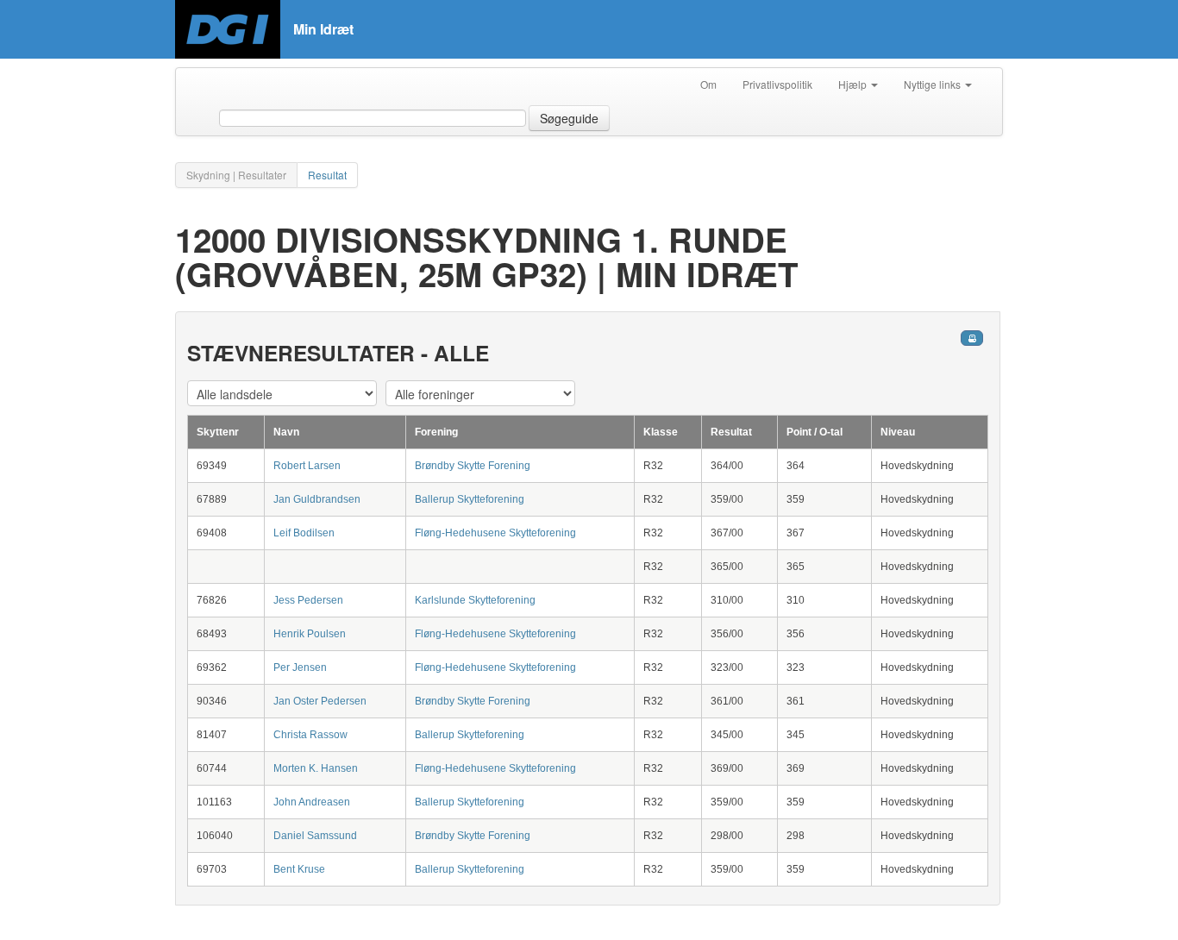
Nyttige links (933, 84)
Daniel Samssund (315, 836)
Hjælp (853, 84)
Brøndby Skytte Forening (472, 466)
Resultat (327, 174)
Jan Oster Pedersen (320, 701)
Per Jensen (300, 667)
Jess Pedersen (308, 600)
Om (708, 84)
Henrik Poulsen (309, 634)
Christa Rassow (310, 735)
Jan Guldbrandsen (316, 499)
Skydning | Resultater (236, 174)
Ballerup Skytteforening (469, 499)
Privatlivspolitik (777, 84)
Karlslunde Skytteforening (475, 600)
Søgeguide (569, 118)
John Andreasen (311, 802)
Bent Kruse (299, 869)
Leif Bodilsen (304, 533)
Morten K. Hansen (315, 768)
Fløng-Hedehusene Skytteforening (495, 533)
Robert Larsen (307, 466)
